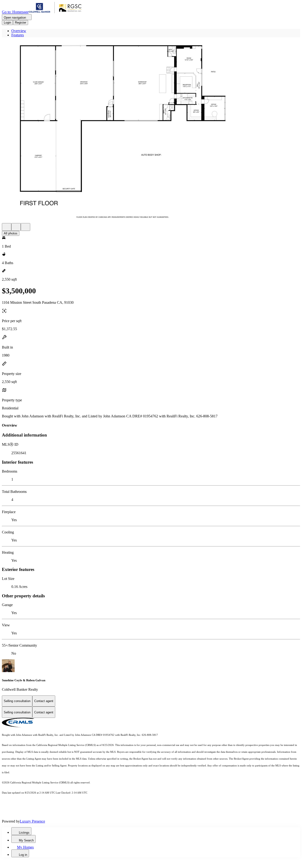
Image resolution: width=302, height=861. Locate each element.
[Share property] (25, 227)
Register (20, 22)
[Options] (6, 227)
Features (17, 35)
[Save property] (16, 227)
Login (7, 22)
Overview (18, 31)
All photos (10, 233)
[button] (151, 132)
